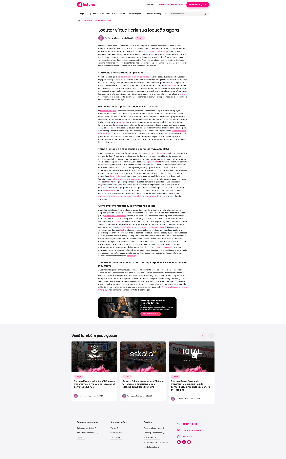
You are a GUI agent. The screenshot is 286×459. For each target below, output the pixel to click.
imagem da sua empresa (115, 215)
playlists (122, 230)
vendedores (110, 190)
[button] (151, 4)
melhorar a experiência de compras (127, 179)
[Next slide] (211, 336)
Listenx (118, 221)
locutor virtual (171, 85)
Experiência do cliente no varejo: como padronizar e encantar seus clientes (130, 196)
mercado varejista (108, 110)
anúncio (183, 94)
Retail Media (115, 176)
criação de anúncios (162, 247)
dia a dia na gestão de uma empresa (133, 77)
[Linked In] (184, 442)
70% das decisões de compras (157, 51)
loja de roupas (153, 162)
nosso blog (131, 255)
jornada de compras (158, 153)
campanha (123, 122)
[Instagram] (179, 442)
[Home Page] (86, 4)
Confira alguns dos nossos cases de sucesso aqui (145, 227)
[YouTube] (189, 442)
